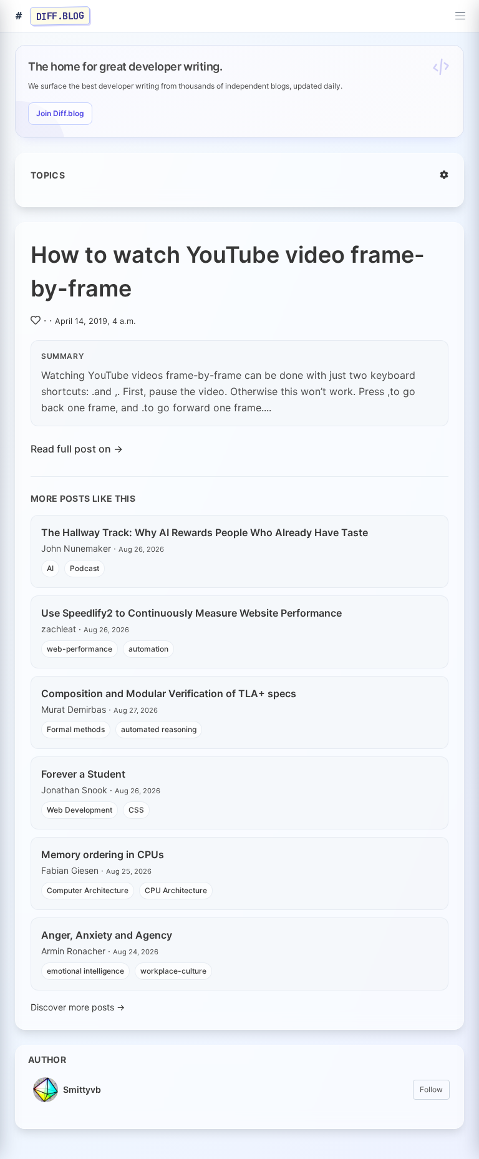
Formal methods (76, 729)
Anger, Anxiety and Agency (106, 935)
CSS (136, 809)
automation (148, 648)
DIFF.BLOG (60, 15)
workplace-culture (173, 971)
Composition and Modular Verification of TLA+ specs (168, 693)
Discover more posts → (78, 1007)
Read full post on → (77, 449)
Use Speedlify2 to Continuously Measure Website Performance (191, 613)
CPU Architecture (176, 890)
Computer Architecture (87, 890)
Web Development (79, 809)
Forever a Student (83, 774)
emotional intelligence (85, 971)
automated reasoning (158, 729)
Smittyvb (82, 1089)
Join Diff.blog (60, 113)
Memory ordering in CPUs (102, 854)
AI (50, 568)
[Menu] (460, 16)
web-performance (79, 648)
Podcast (84, 568)
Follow (431, 1089)
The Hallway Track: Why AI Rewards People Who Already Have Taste (204, 532)
